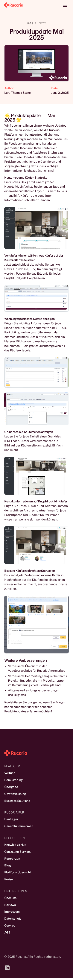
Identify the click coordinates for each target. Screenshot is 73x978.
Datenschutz (12, 918)
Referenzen (12, 858)
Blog (7, 865)
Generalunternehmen (18, 826)
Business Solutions (17, 801)
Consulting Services (17, 851)
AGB (7, 932)
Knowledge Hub (15, 845)
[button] (64, 5)
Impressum (11, 911)
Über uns (10, 898)
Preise (8, 879)
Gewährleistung (15, 794)
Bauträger (11, 819)
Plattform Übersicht (17, 872)
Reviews (10, 905)
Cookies (9, 925)
